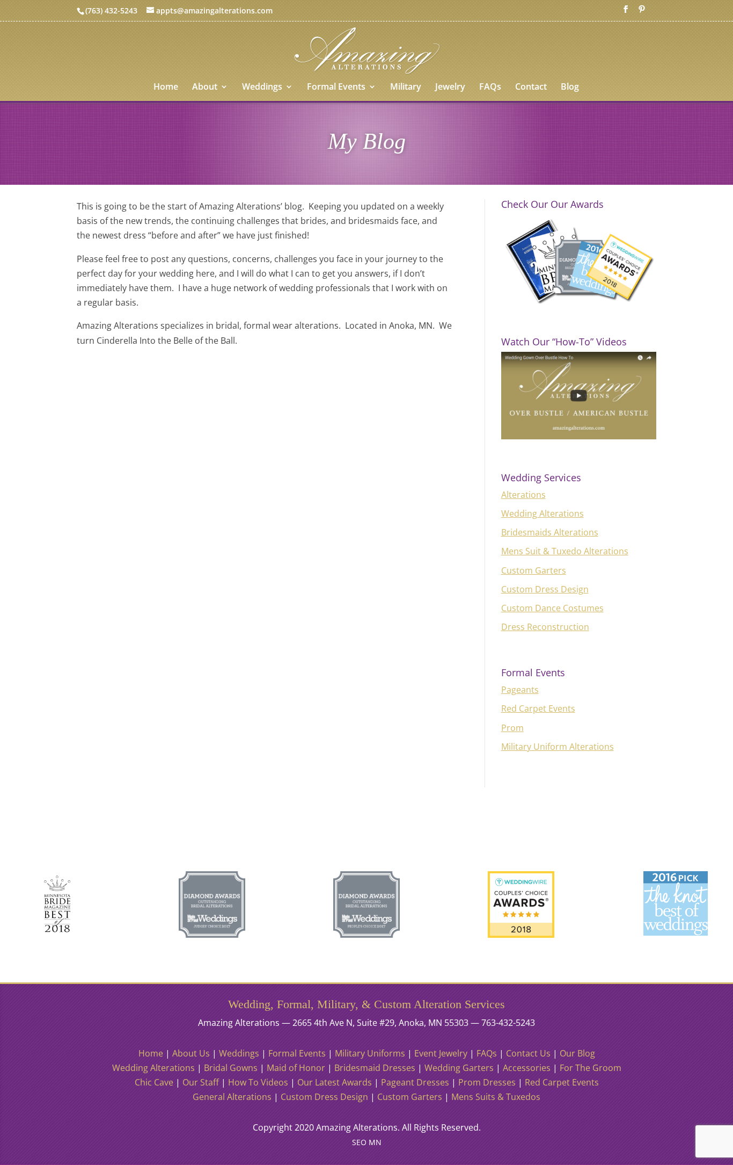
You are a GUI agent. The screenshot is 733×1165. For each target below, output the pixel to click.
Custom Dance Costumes (552, 608)
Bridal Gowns (231, 1068)
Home (165, 87)
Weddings (262, 87)
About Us (191, 1053)
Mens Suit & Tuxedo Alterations (564, 551)
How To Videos (258, 1082)
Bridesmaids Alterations (549, 532)
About (204, 87)
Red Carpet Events (538, 708)
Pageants (520, 690)
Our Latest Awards (334, 1082)
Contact (531, 87)
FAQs (490, 87)
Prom (512, 728)
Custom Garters (533, 570)
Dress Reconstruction (545, 627)
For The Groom (590, 1068)
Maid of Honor (296, 1068)
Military (405, 87)
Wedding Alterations (542, 513)
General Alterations (232, 1097)
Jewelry (450, 87)
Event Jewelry (440, 1053)
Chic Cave (154, 1082)
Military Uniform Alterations (557, 746)
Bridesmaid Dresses (374, 1068)
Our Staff (200, 1082)
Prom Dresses (487, 1082)
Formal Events (336, 87)
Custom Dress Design (545, 589)
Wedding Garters (459, 1068)
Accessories (527, 1068)
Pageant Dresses (415, 1082)
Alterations (523, 495)
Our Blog (577, 1053)
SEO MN (367, 1142)
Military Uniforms (370, 1053)
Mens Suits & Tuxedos (495, 1097)
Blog (570, 87)
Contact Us (528, 1053)
